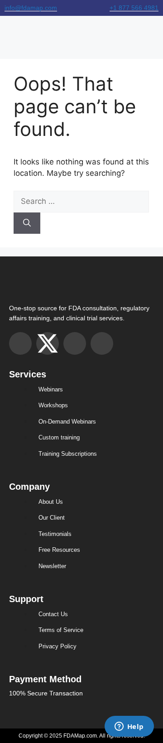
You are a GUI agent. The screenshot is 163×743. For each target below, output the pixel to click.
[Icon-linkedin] (102, 343)
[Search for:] (81, 201)
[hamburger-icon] (10, 32)
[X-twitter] (47, 343)
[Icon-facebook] (74, 343)
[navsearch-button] (154, 32)
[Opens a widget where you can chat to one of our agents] (129, 727)
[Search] (27, 223)
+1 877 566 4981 (134, 7)
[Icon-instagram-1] (20, 343)
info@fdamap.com (31, 7)
